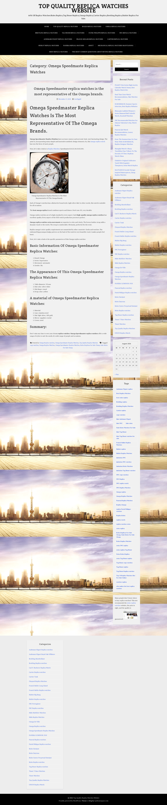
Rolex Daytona (120, 301)
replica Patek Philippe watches (123, 510)
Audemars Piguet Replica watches (58, 39)
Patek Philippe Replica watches (102, 33)
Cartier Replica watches (117, 39)
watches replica (121, 582)
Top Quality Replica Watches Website (83, 8)
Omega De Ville (120, 267)
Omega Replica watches (115, 26)
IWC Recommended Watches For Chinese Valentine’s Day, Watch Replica (126, 122)
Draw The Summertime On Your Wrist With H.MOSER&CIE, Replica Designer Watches (126, 141)
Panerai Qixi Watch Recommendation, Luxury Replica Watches (124, 132)
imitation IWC (121, 458)
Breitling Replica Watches (124, 406)
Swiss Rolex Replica (122, 554)
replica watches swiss (123, 524)
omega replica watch (98, 141)
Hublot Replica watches (48, 45)
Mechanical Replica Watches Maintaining (115, 45)
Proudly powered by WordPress (70, 801)
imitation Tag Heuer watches (125, 470)
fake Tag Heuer (121, 432)
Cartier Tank (119, 223)
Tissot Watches (120, 324)
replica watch (120, 520)
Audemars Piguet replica (124, 389)
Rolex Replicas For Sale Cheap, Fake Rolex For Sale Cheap (125, 535)
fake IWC (119, 423)
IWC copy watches (122, 475)
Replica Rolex (120, 515)
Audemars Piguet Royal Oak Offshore (42, 654)
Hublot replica (121, 449)
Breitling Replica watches (46, 33)
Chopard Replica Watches (124, 227)
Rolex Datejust (120, 297)
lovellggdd (77, 99)
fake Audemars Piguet (123, 419)
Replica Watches (54, 149)
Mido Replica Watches (58, 52)
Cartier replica (121, 410)
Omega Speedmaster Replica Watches (67, 345)
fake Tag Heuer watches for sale (125, 437)
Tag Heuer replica (122, 567)
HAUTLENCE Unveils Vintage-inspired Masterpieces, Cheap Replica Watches (125, 172)
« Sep (117, 374)
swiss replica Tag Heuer (124, 550)
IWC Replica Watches (123, 488)
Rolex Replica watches (91, 26)
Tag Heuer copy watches (124, 563)
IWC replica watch (122, 483)
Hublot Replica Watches (124, 453)
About (91, 45)
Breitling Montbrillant (123, 205)
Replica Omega (121, 505)
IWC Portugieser (120, 250)
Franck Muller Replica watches (89, 39)
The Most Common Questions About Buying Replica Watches (97, 52)
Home (46, 26)
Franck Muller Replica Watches (123, 444)
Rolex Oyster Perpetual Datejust (126, 306)
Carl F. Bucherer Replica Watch (125, 214)
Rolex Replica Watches (123, 541)
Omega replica (121, 492)
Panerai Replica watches (73, 45)
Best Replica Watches (123, 393)
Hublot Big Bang (120, 240)
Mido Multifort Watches (123, 259)
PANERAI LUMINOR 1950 (124, 283)
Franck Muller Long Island (124, 231)
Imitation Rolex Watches (124, 466)
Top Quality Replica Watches (65, 26)
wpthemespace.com (101, 801)
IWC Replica (120, 479)
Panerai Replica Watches (124, 500)
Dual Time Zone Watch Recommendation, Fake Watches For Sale (126, 96)
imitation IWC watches (123, 462)
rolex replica (120, 528)
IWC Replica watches (128, 33)
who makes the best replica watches (125, 587)
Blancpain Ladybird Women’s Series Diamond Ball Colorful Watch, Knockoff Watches (125, 113)
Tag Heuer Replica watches (73, 33)
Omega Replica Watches (47, 345)
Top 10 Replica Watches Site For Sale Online (125, 577)
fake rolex (129, 423)
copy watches (34, 345)
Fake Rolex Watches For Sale (125, 428)
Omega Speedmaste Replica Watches (67, 343)
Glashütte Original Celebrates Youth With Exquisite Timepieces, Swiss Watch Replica (126, 163)
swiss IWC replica (122, 545)
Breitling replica (121, 402)
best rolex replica (122, 398)
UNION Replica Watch (122, 333)
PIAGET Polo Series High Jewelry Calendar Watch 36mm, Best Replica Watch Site (126, 87)
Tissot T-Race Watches (123, 319)
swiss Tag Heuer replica (124, 558)
